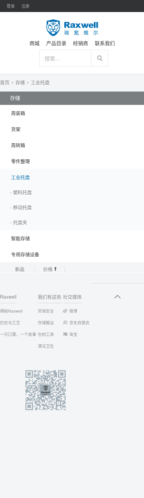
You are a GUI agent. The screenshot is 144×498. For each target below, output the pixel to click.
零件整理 (20, 161)
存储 (20, 82)
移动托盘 (22, 207)
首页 (4, 82)
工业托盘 (40, 82)
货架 (15, 129)
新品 (19, 269)
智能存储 (20, 238)
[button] (72, 113)
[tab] (72, 113)
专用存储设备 (25, 254)
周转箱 (18, 145)
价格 (48, 269)
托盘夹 (20, 222)
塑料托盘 (22, 192)
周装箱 (18, 113)
